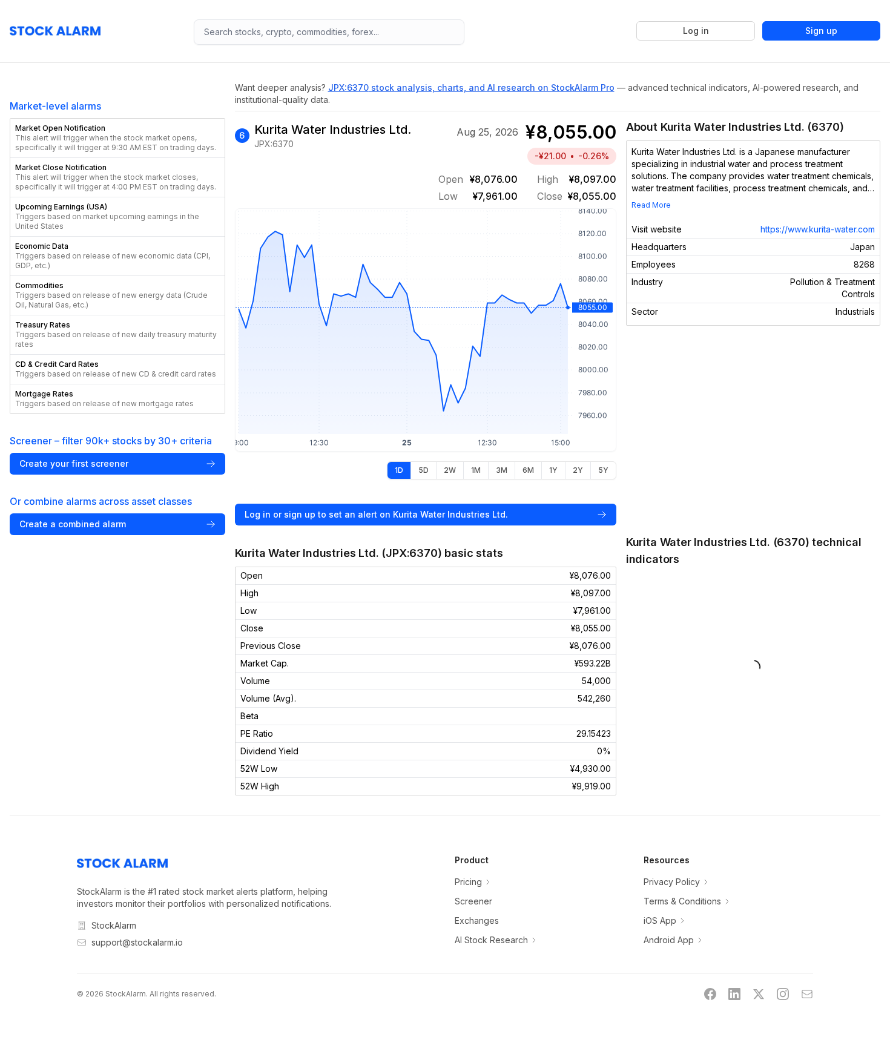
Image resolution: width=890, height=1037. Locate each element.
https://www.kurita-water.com (817, 229)
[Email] (807, 994)
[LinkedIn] (734, 994)
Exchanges (477, 920)
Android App (669, 940)
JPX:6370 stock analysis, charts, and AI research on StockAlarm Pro (471, 87)
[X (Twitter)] (759, 994)
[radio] (398, 470)
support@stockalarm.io (137, 942)
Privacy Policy (672, 882)
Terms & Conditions (682, 901)
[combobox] (329, 32)
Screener (473, 901)
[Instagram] (783, 994)
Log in (696, 30)
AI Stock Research (491, 940)
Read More (651, 204)
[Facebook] (710, 994)
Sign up (821, 30)
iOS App (660, 920)
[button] (117, 138)
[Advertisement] (753, 430)
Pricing (468, 882)
